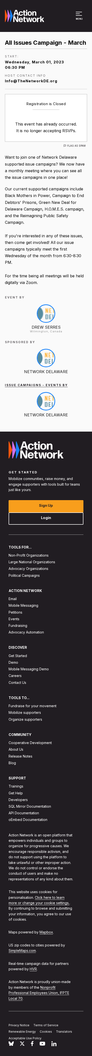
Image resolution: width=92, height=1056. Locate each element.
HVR (33, 969)
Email (13, 599)
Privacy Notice (19, 1025)
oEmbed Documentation (28, 819)
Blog (12, 763)
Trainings (16, 786)
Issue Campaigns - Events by (36, 385)
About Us (16, 749)
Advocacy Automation (26, 632)
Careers (15, 676)
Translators (64, 1031)
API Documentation (24, 813)
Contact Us (17, 682)
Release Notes (20, 756)
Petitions (15, 612)
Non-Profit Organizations (29, 555)
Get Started (18, 656)
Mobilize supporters (25, 712)
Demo (13, 662)
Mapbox (46, 932)
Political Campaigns (24, 575)
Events (14, 619)
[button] (79, 18)
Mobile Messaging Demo (29, 669)
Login (46, 517)
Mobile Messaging (23, 605)
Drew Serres (46, 327)
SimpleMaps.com (22, 950)
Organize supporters (25, 719)
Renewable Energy (22, 1031)
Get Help (16, 793)
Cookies (46, 1031)
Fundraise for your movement (32, 706)
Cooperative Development (30, 743)
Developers (18, 800)
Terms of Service (45, 1025)
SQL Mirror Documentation (30, 806)
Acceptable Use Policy (25, 1038)
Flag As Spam (76, 145)
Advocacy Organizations (28, 568)
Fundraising (18, 625)
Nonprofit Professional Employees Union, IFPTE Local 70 (39, 992)
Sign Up (46, 505)
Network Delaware (46, 371)
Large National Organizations (32, 562)
